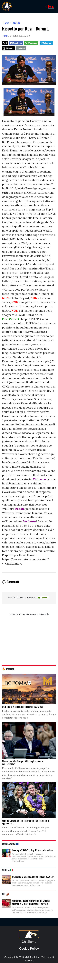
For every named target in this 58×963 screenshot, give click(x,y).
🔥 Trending (8, 668)
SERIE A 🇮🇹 (7, 870)
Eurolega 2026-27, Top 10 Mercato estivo (32, 850)
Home (6, 22)
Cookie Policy (29, 948)
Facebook (17, 43)
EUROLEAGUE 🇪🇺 (10, 843)
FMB (5, 35)
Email (22, 48)
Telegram (47, 43)
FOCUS (16, 22)
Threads (9, 48)
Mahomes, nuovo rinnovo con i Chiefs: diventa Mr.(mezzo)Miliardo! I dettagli (31, 902)
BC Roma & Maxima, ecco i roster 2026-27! (33, 876)
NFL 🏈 (5, 894)
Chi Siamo (29, 941)
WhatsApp (32, 43)
